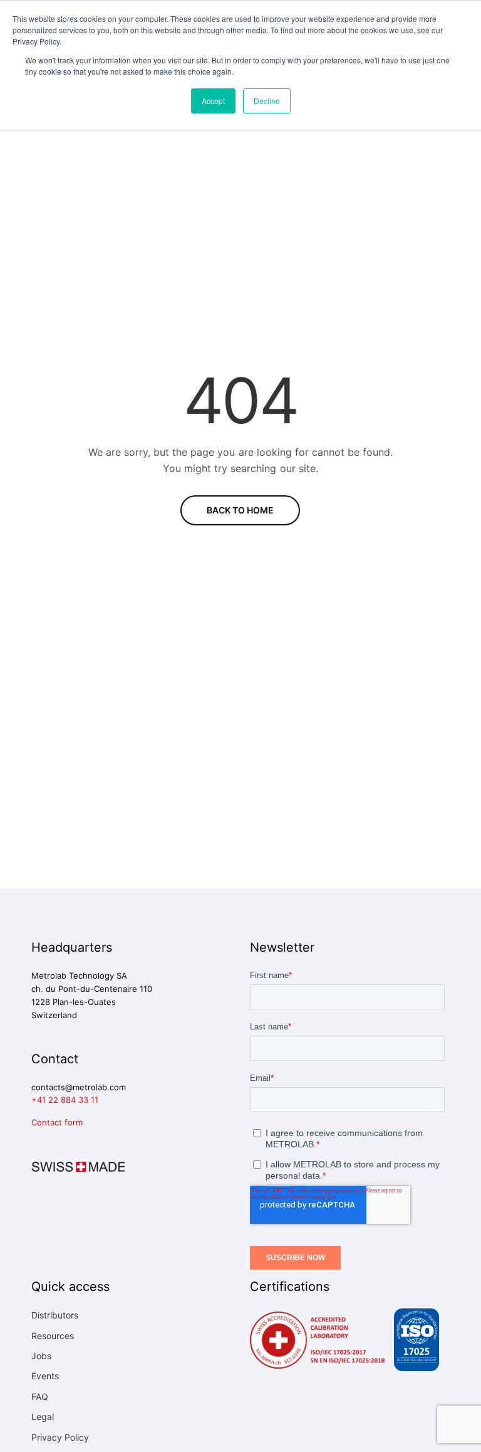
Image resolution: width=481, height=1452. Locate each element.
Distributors (54, 1315)
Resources (52, 1335)
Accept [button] (213, 100)
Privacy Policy (60, 1437)
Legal (42, 1416)
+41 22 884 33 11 (64, 1100)
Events (45, 1375)
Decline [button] (267, 100)
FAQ (39, 1396)
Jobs (41, 1355)
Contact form (57, 1122)
